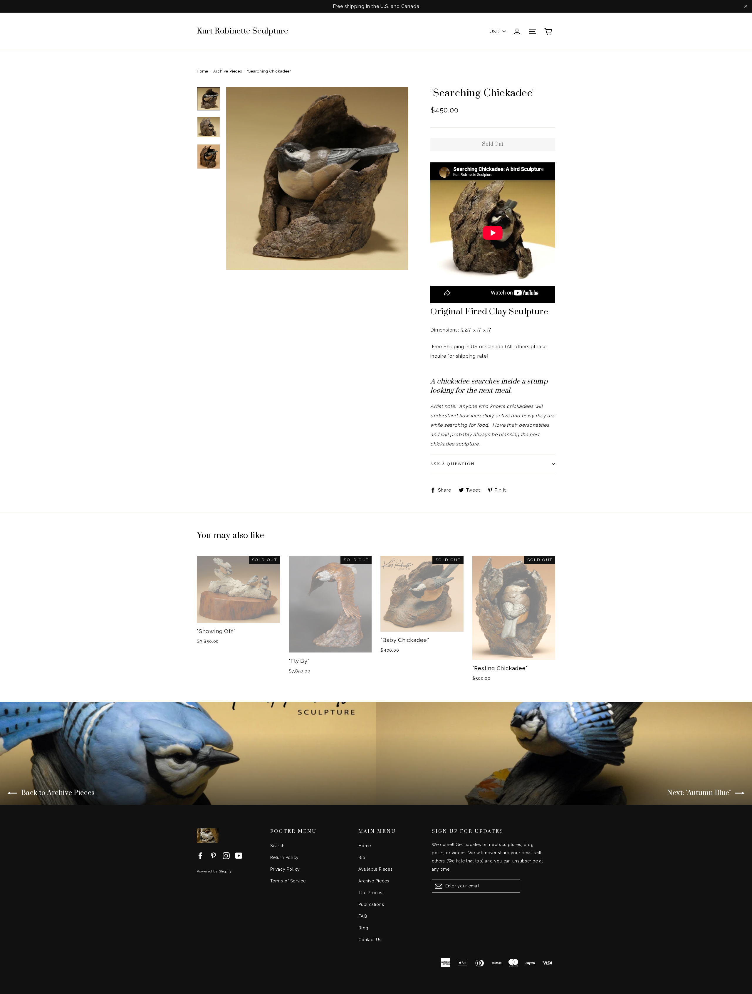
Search (277, 845)
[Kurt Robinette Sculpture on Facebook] (200, 855)
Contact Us (370, 939)
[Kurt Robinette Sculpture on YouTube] (238, 855)
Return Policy (284, 857)
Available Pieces (375, 869)
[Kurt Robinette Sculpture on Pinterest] (213, 855)
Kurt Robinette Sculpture (242, 31)
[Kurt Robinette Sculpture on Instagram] (226, 855)
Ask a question (452, 464)
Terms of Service (288, 881)
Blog (363, 928)
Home (202, 71)
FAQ (362, 916)
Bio (361, 857)
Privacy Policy (285, 869)
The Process (371, 892)
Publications (371, 904)
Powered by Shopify (214, 871)
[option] (317, 178)
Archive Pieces (227, 71)
